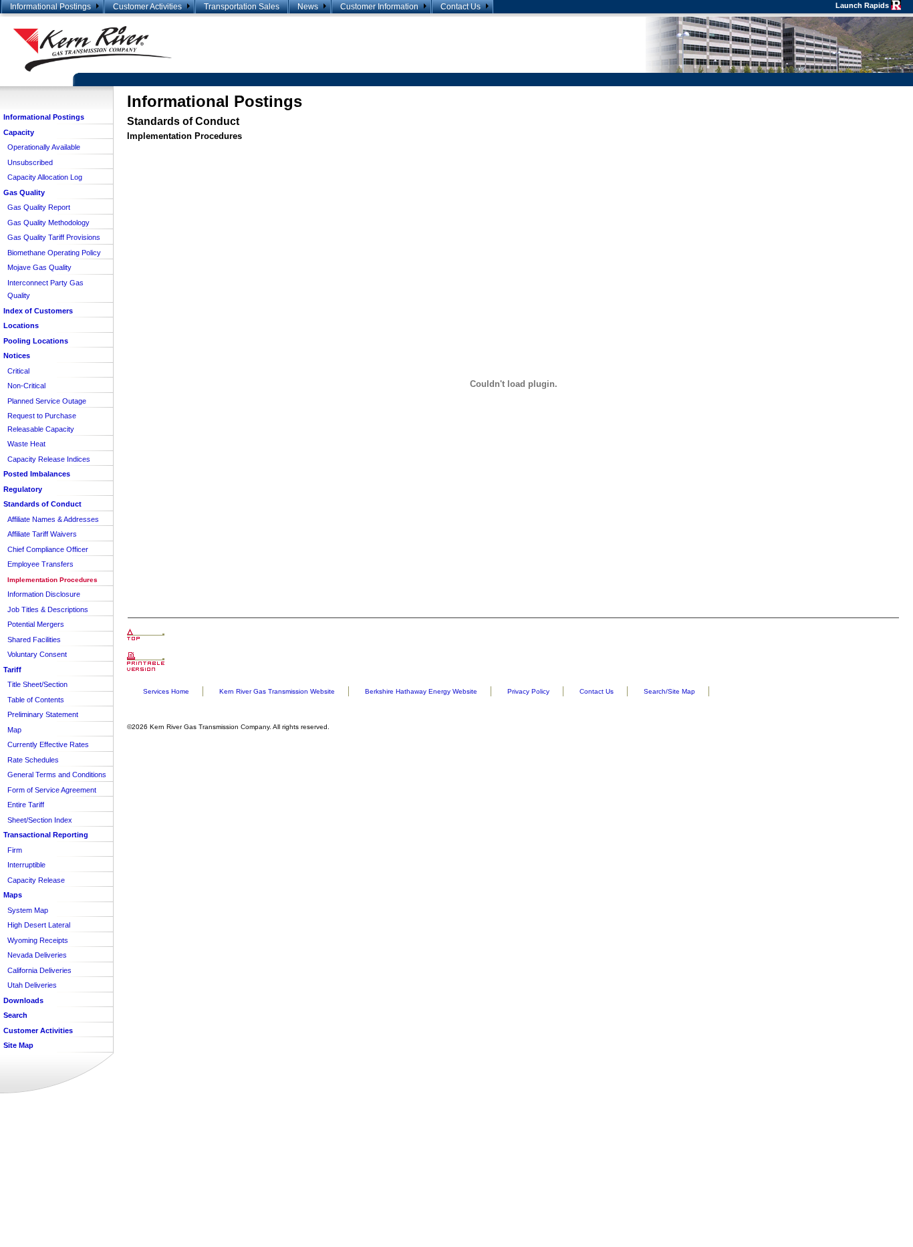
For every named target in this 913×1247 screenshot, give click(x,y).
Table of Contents (35, 700)
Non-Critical (26, 386)
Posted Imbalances (36, 474)
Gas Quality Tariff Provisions (53, 237)
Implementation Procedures (52, 579)
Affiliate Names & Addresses (53, 519)
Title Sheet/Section (37, 684)
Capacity (18, 132)
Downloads (23, 1000)
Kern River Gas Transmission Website (277, 691)
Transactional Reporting (45, 835)
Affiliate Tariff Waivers (42, 534)
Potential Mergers (35, 624)
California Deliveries (39, 970)
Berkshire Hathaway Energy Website (421, 691)
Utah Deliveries (32, 985)
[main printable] (145, 661)
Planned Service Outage (46, 401)
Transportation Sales (241, 6)
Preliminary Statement (42, 714)
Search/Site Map (669, 691)
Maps (12, 895)
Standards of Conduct (42, 504)
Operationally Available (43, 147)
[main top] (145, 634)
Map (14, 730)
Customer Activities (147, 6)
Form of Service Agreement (51, 790)
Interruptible (26, 865)
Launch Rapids (863, 5)
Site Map (18, 1045)
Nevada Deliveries (37, 955)
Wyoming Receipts (37, 940)
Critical (18, 371)
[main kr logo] (228, 49)
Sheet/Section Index (39, 820)
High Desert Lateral (38, 925)
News (307, 6)
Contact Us (460, 6)
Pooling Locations (35, 341)
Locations (21, 325)
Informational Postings (50, 6)
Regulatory (22, 489)
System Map (27, 910)
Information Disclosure (43, 594)
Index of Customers (38, 311)
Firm (14, 850)
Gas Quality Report (38, 207)
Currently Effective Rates (48, 744)
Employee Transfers (40, 564)
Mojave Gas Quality (39, 267)
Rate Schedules (33, 760)
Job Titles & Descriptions (47, 609)
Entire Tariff (25, 805)
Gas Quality (24, 192)
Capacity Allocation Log (44, 177)
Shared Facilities (34, 640)
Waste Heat (26, 444)
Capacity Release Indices (48, 459)
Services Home (166, 691)
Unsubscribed (30, 162)
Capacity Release (36, 880)
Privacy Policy (528, 691)
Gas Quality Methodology (48, 223)
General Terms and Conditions (56, 775)
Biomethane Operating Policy (54, 253)
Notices (16, 356)
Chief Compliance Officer (47, 549)
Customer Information (379, 6)
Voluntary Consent (37, 654)
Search (15, 1015)
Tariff (12, 670)
